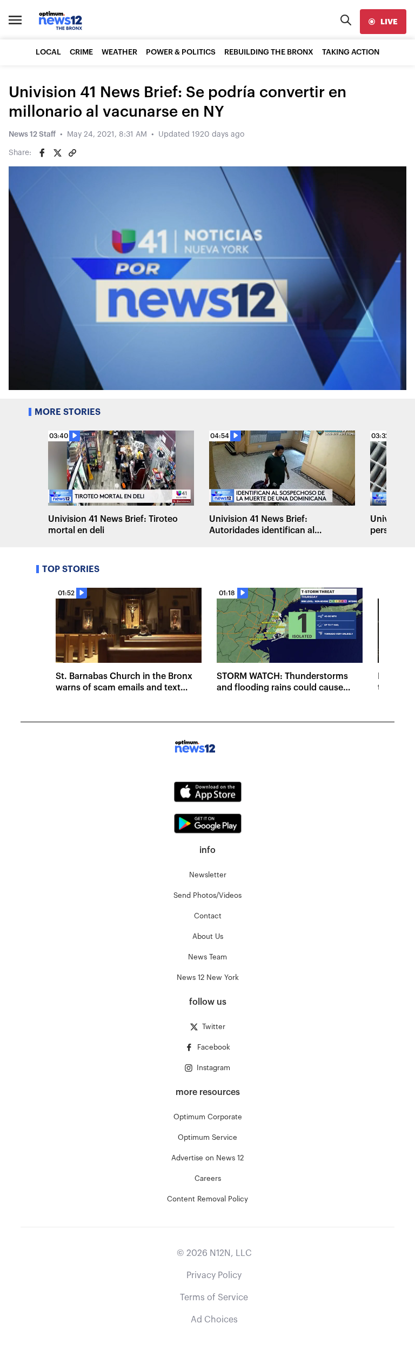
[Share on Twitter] (57, 153)
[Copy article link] (72, 153)
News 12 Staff (32, 134)
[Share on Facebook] (42, 153)
